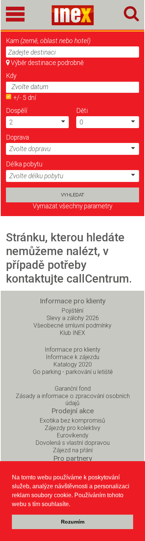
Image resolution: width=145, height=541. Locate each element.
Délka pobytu (24, 164)
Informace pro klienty (72, 349)
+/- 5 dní (24, 97)
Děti (82, 110)
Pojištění (72, 310)
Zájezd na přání (73, 450)
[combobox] (64, 87)
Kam (48, 41)
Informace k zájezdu (72, 357)
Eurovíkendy (72, 435)
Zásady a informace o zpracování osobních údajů (73, 399)
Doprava (17, 137)
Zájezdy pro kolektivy (72, 427)
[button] (132, 86)
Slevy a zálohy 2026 (72, 318)
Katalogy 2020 (73, 364)
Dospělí (16, 110)
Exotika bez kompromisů (72, 420)
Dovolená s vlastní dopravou (73, 442)
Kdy (11, 75)
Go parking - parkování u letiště (73, 371)
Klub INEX (72, 332)
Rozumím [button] (72, 522)
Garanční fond (73, 388)
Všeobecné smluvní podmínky (72, 325)
